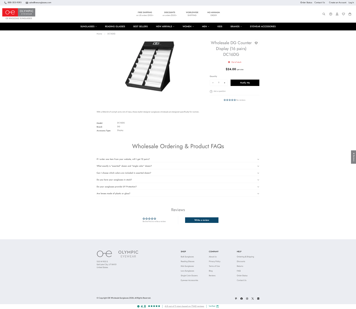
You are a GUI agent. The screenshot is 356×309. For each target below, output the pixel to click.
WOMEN (187, 26)
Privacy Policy (214, 262)
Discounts (241, 262)
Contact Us (319, 3)
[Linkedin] (258, 298)
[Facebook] (241, 298)
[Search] (323, 14)
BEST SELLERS (140, 26)
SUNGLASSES (87, 26)
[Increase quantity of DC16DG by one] (225, 83)
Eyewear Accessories (189, 281)
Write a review (201, 220)
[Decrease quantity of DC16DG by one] (213, 83)
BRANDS (235, 26)
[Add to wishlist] (256, 43)
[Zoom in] (197, 46)
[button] (350, 14)
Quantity (213, 76)
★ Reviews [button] (354, 156)
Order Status (306, 3)
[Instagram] (247, 298)
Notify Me (245, 82)
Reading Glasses (187, 262)
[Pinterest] (236, 298)
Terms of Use (214, 266)
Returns (240, 266)
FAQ (239, 271)
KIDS (219, 26)
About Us (213, 257)
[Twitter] (253, 298)
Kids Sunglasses (187, 266)
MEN (204, 26)
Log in (351, 3)
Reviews (212, 276)
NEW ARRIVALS (164, 26)
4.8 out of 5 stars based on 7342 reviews (184, 306)
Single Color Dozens (189, 276)
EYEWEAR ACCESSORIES (263, 26)
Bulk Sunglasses (187, 257)
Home (99, 34)
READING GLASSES (115, 26)
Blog (211, 271)
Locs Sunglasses (187, 271)
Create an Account (337, 3)
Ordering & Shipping (245, 257)
